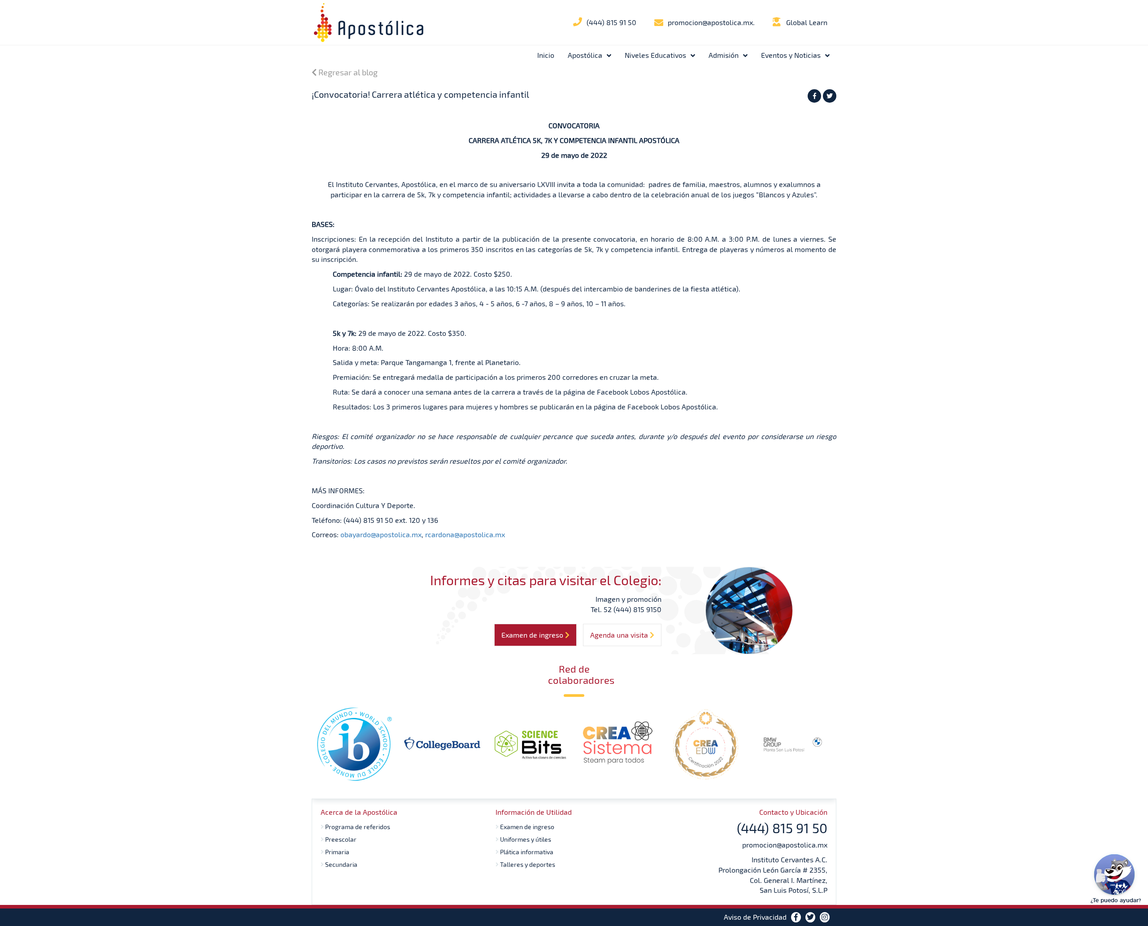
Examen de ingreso (526, 826)
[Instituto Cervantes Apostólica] (369, 22)
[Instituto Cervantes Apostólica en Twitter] (810, 917)
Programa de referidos (357, 826)
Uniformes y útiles (525, 839)
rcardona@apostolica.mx (465, 534)
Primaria (336, 852)
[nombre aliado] (354, 744)
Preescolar (340, 839)
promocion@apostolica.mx (784, 844)
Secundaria (340, 864)
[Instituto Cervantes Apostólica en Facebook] (796, 917)
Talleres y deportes (527, 864)
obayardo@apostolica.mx (381, 534)
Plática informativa (526, 852)
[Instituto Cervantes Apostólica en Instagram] (825, 917)
